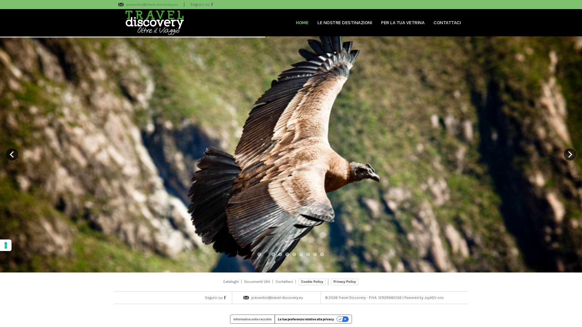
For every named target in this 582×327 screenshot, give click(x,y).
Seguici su (200, 4)
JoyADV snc (434, 298)
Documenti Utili (257, 281)
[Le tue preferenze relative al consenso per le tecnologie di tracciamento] (6, 245)
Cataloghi (231, 281)
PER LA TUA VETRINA (402, 22)
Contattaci (284, 281)
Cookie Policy (312, 281)
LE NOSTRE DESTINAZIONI (344, 22)
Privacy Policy (344, 281)
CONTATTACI (447, 22)
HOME (302, 22)
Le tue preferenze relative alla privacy (306, 319)
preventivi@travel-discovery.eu (152, 4)
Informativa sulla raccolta (252, 319)
